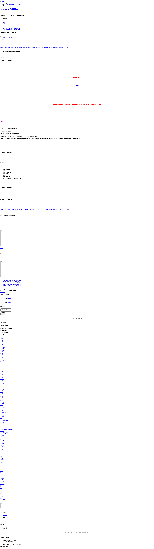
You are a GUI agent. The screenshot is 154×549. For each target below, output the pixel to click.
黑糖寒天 (2, 431)
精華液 (1, 489)
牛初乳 (1, 406)
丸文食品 (2, 358)
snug (1, 226)
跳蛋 (1, 475)
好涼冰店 (2, 348)
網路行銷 (2, 484)
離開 (7, 546)
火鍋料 (1, 371)
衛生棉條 (2, 481)
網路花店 (2, 440)
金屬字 (1, 455)
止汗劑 (1, 354)
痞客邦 (9, 298)
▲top (1, 304)
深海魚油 (2, 407)
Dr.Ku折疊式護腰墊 (4, 420)
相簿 (4, 21)
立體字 (1, 452)
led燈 (1, 458)
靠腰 (1, 423)
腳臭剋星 (2, 341)
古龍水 (1, 493)
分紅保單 (2, 413)
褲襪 (1, 465)
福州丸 (1, 373)
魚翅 (1, 376)
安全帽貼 (2, 350)
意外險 (1, 410)
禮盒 (1, 363)
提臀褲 (1, 500)
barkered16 (2, 292)
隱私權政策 (84, 532)
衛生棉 (1, 479)
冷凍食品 (2, 374)
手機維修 (2, 478)
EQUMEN (2, 499)
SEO (1, 437)
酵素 (1, 409)
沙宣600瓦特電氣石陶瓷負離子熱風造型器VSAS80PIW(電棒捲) (16, 280)
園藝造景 (2, 415)
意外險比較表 (3, 412)
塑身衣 (1, 248)
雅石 (1, 418)
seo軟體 (2, 435)
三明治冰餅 (2, 347)
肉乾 (1, 367)
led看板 (2, 462)
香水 (1, 492)
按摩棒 (1, 473)
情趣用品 (2, 472)
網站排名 (2, 436)
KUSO (9, 302)
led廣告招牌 (2, 456)
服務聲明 (88, 532)
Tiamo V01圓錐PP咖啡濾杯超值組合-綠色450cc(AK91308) (15, 283)
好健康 (1, 400)
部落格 (4, 22)
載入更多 (2, 306)
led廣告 (2, 459)
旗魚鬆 (1, 361)
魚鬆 (1, 256)
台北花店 (2, 445)
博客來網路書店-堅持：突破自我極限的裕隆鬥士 (13, 284)
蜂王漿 (1, 405)
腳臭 (1, 343)
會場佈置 (2, 443)
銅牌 (1, 453)
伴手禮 (1, 364)
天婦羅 (1, 370)
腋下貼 (1, 353)
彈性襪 (1, 463)
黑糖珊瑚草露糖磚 (4, 432)
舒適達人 (2, 482)
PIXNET (68, 532)
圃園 (1, 495)
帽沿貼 (1, 340)
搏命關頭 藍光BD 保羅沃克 (11, 29)
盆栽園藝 (2, 416)
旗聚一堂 (2, 360)
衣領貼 (1, 338)
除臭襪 (1, 344)
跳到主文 (2, 12)
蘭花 (1, 419)
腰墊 (1, 425)
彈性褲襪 (2, 466)
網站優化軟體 (3, 433)
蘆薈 (1, 488)
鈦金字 (1, 461)
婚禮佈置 (2, 442)
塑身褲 (1, 498)
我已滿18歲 (3, 546)
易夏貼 (1, 351)
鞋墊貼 (1, 357)
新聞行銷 (2, 486)
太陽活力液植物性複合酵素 (6, 429)
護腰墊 (1, 426)
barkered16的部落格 (9, 9)
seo (1, 485)
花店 (1, 439)
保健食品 (2, 402)
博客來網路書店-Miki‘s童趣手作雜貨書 (11, 281)
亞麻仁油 (2, 403)
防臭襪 (1, 345)
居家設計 (10, 18)
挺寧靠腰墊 (2, 422)
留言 (12, 298)
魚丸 (1, 369)
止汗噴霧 (2, 356)
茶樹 (1, 490)
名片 (4, 23)
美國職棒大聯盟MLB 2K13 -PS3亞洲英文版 (12, 285)
